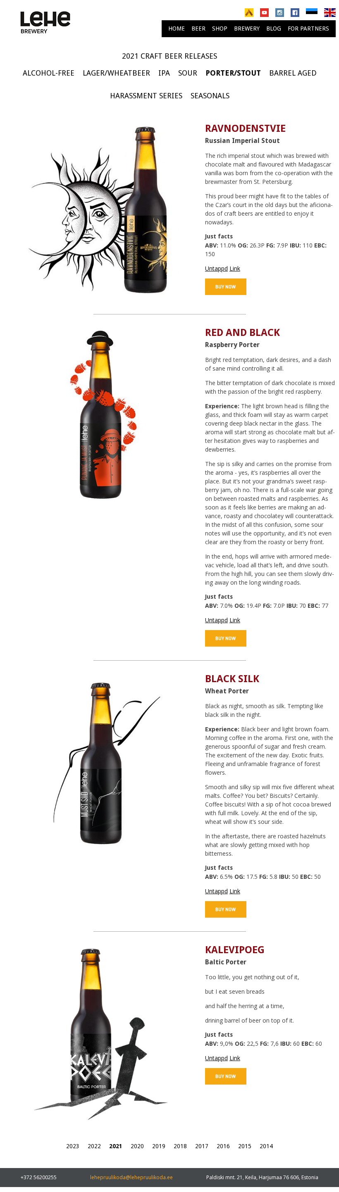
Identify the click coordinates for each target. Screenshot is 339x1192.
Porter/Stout (233, 73)
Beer (198, 28)
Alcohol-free (48, 73)
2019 (158, 1146)
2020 (137, 1146)
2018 (180, 1146)
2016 (223, 1146)
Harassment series (146, 95)
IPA (164, 73)
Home (176, 28)
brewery (247, 28)
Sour (187, 73)
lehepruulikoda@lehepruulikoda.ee (131, 1177)
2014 (266, 1146)
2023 (72, 1146)
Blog (273, 28)
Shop (219, 28)
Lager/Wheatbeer (116, 73)
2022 (94, 1146)
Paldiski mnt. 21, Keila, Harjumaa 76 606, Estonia (262, 1177)
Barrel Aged (293, 73)
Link (234, 268)
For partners (308, 28)
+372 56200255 (39, 1177)
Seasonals (210, 95)
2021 (115, 1146)
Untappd (216, 268)
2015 (244, 1146)
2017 (201, 1146)
